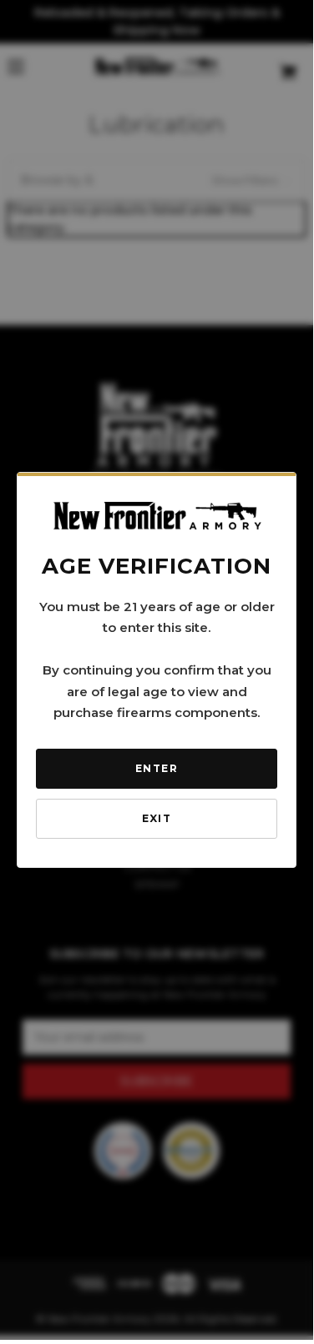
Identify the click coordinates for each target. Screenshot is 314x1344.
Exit (157, 818)
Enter (156, 768)
